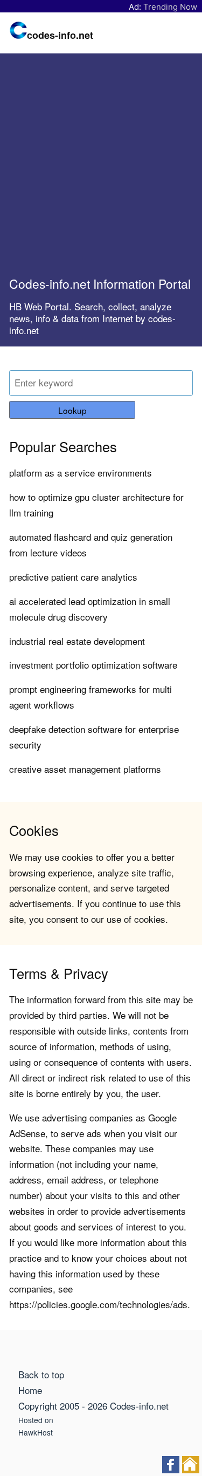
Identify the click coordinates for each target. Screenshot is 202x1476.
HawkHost (35, 1432)
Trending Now (170, 7)
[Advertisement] (101, 169)
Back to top (41, 1374)
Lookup (72, 410)
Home (30, 1390)
